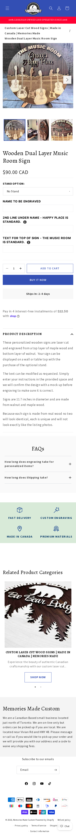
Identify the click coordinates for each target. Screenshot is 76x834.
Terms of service (39, 825)
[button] (7, 8)
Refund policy (64, 820)
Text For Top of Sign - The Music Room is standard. (37, 240)
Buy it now (38, 280)
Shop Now (38, 677)
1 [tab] (35, 687)
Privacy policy (21, 825)
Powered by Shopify (44, 820)
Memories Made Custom (24, 820)
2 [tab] (41, 687)
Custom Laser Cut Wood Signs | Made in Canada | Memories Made (33, 30)
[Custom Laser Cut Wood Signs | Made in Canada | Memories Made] (38, 614)
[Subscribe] (55, 770)
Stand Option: (14, 184)
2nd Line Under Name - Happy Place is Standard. (35, 219)
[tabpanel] (38, 631)
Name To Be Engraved (22, 201)
